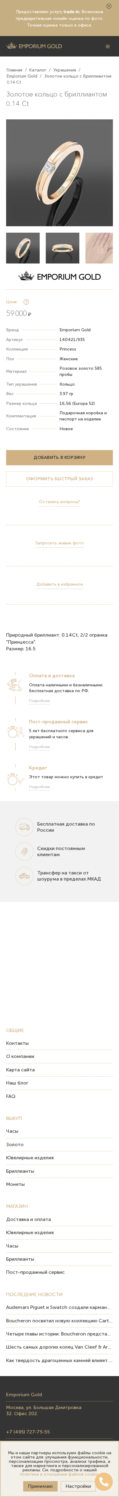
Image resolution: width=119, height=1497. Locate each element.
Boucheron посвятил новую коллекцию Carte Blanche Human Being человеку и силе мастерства (59, 1321)
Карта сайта (20, 1070)
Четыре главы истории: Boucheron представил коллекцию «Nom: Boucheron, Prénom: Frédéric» (59, 1334)
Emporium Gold (22, 76)
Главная (14, 70)
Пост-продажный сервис (35, 1272)
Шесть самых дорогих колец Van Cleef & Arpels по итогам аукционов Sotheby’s (59, 1347)
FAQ (10, 1096)
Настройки (78, 1486)
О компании (20, 1056)
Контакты (17, 1043)
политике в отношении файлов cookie (59, 1474)
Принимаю (40, 1486)
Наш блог (17, 1083)
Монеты (15, 1184)
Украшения (64, 70)
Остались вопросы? (59, 501)
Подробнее (39, 701)
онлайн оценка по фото (78, 18)
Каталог (37, 70)
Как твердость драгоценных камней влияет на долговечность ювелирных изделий (59, 1360)
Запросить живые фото (59, 543)
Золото (14, 1144)
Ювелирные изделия (30, 1158)
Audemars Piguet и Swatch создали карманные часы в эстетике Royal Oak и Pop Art (59, 1307)
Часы (12, 1131)
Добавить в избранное (59, 584)
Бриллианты (20, 1171)
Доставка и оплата (28, 1219)
